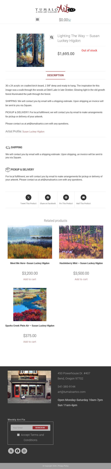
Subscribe (40, 428)
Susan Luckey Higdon (33, 131)
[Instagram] (24, 451)
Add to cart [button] (29, 279)
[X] (11, 451)
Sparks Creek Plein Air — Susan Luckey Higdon (29, 325)
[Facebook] (18, 451)
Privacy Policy (63, 466)
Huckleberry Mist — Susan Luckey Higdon (81, 263)
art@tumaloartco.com (51, 179)
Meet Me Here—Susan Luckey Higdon (29, 263)
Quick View (31, 256)
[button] (37, 19)
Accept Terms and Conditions (32, 437)
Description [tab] (55, 75)
